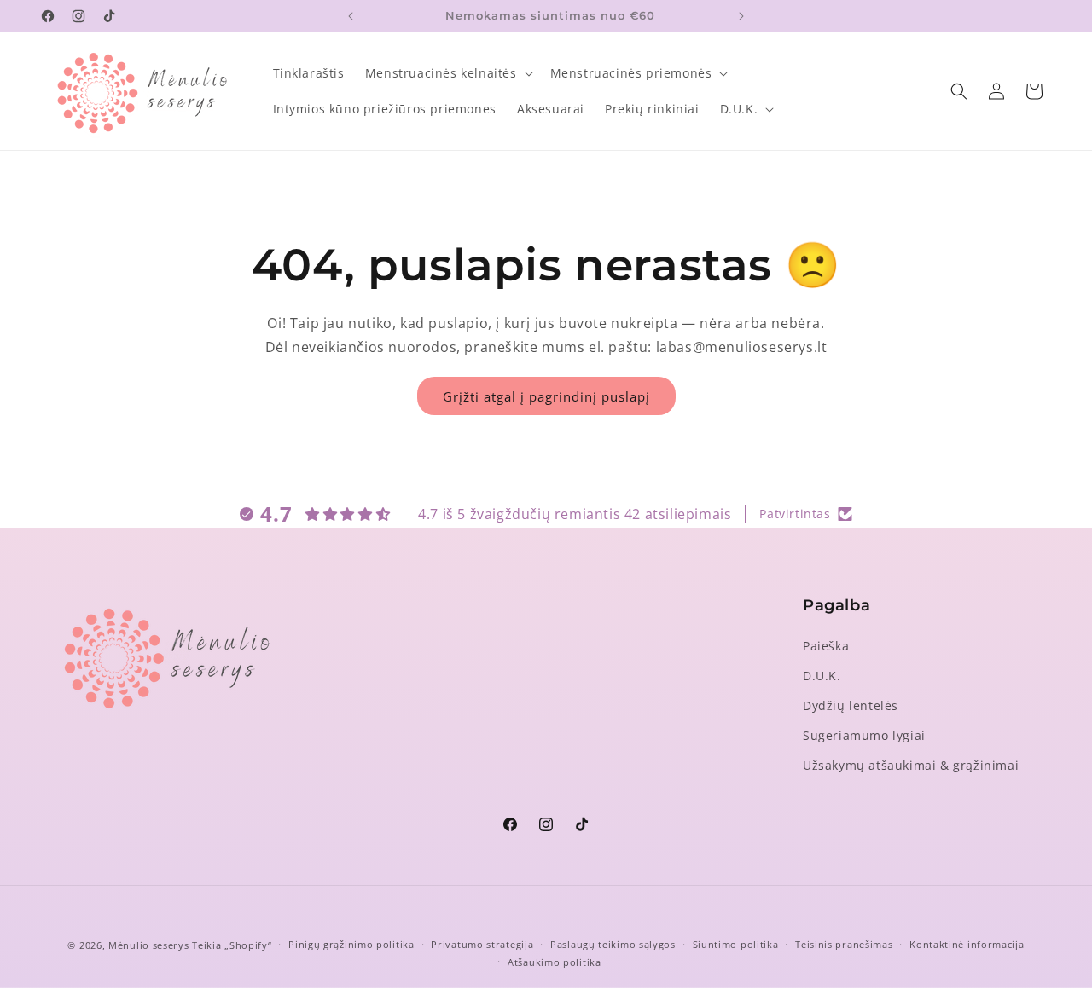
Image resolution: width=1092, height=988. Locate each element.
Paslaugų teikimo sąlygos (613, 944)
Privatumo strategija (482, 944)
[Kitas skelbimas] (741, 16)
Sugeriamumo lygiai (864, 735)
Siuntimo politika (736, 944)
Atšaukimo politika (554, 962)
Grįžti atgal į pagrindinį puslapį (546, 396)
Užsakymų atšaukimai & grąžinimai (911, 765)
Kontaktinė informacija (966, 944)
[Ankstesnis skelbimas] (350, 16)
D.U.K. (822, 675)
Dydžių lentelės (850, 705)
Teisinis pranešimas (843, 944)
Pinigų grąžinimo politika (351, 944)
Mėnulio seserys (148, 945)
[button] (447, 73)
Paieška (826, 646)
